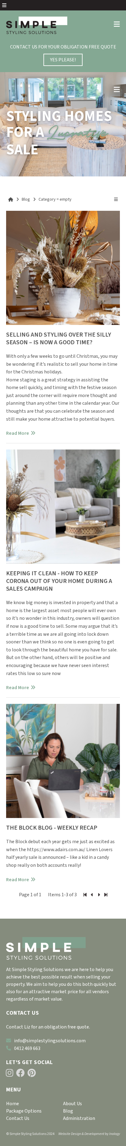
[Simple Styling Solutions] (36, 25)
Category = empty (55, 199)
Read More (17, 433)
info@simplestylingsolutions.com (50, 1040)
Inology (114, 1133)
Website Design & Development (81, 1133)
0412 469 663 (27, 1048)
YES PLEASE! (63, 59)
